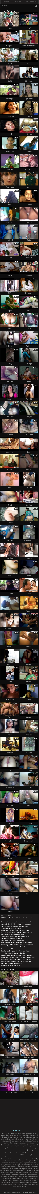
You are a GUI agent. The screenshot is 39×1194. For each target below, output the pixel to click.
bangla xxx (23, 945)
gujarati (26, 936)
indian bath (4, 959)
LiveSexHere (6, 2)
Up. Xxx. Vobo (15, 945)
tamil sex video (17, 926)
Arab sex (13, 953)
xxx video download (25, 922)
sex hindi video (5, 924)
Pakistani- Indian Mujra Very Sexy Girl (20, 959)
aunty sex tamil (24, 930)
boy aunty (25, 926)
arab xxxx (18, 949)
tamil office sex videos (8, 942)
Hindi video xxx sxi (25, 947)
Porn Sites (18, 2)
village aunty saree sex (24, 924)
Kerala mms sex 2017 (7, 949)
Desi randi (21, 936)
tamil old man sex (6, 926)
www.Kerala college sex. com (10, 932)
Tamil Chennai (5, 928)
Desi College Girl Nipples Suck (10, 951)
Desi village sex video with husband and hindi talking (16, 955)
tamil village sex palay (17, 934)
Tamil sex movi (19, 942)
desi (17, 953)
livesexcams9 (16, 1130)
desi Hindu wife (6, 961)
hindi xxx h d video (16, 928)
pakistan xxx (28, 942)
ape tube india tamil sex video (10, 947)
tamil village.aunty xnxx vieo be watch (12, 940)
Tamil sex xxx (27, 957)
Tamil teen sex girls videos (9, 936)
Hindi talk (30, 945)
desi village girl (5, 934)
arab (33, 957)
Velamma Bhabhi (25, 951)
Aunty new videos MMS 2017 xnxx (11, 938)
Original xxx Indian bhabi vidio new (11, 963)
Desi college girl (6, 945)
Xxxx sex (4, 922)
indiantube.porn (31, 2)
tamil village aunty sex (26, 932)
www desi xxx (5, 953)
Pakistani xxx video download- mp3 (11, 957)
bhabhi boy (23, 953)
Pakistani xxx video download (10, 930)
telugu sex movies (12, 922)
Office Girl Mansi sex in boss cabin (21, 961)
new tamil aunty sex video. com (10, 965)
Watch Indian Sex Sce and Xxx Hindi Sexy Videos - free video (17, 919)
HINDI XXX (14, 924)
